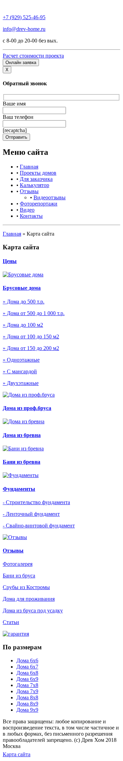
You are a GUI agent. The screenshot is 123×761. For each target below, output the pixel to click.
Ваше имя (14, 104)
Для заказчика (36, 179)
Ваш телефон (18, 117)
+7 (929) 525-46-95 (24, 17)
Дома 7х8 (27, 685)
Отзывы (29, 191)
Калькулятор (34, 185)
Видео (27, 210)
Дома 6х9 (27, 679)
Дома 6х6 (27, 660)
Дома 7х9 (27, 691)
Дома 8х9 (27, 704)
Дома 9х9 (27, 710)
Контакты (31, 216)
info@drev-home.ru (24, 29)
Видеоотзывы (49, 197)
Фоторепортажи (38, 204)
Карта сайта (16, 754)
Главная (29, 167)
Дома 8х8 (27, 697)
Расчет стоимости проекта (33, 56)
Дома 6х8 (27, 673)
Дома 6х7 (27, 667)
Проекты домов (38, 173)
